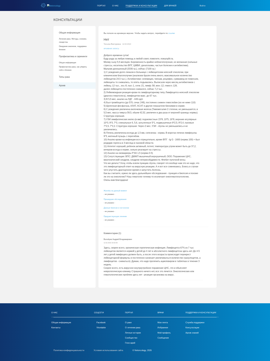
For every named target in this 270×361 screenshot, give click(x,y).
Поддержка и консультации (141, 5)
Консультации (192, 327)
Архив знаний (192, 333)
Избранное (163, 327)
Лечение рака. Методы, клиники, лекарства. (73, 40)
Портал (101, 5)
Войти (202, 6)
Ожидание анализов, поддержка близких (72, 48)
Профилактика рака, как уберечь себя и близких (73, 68)
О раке (128, 322)
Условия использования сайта (108, 350)
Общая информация (69, 32)
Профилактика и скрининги (73, 56)
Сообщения (163, 338)
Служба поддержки (194, 322)
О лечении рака (132, 327)
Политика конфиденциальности (68, 350)
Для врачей (170, 5)
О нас (115, 5)
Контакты (55, 327)
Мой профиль (164, 333)
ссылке (171, 33)
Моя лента (163, 322)
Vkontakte (101, 327)
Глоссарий (130, 343)
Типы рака (64, 77)
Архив (62, 85)
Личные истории (133, 333)
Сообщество (131, 338)
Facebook (101, 322)
